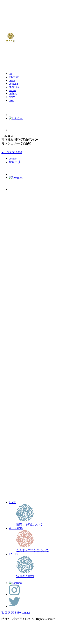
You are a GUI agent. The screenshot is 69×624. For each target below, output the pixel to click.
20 (14, 479)
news (12, 80)
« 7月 (5, 492)
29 (21, 483)
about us (14, 86)
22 (21, 479)
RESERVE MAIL (19, 295)
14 (18, 475)
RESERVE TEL (18, 298)
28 (18, 483)
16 (25, 475)
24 (3, 483)
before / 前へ (9, 420)
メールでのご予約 (15, 397)
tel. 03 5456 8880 (11, 152)
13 (14, 475)
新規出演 (15, 162)
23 (25, 479)
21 (18, 479)
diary (12, 96)
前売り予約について (22, 510)
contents (13, 83)
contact (13, 158)
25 (7, 483)
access (12, 90)
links (11, 100)
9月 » (20, 492)
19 (10, 479)
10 (3, 475)
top (11, 73)
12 (10, 475)
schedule (14, 77)
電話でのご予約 (13, 400)
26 (10, 483)
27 (14, 483)
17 (3, 479)
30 (25, 483)
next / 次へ (8, 427)
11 (7, 475)
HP (27, 364)
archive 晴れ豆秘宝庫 (22, 514)
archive (13, 93)
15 (21, 475)
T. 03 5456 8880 (11, 612)
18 (7, 479)
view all (6, 434)
